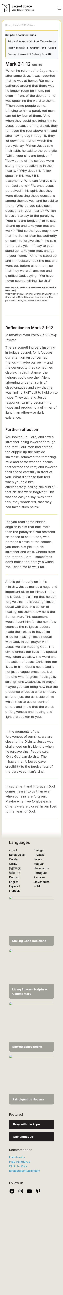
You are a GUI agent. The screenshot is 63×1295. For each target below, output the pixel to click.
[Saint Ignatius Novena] (31, 1079)
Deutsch (14, 877)
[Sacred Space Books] (31, 1026)
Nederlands (41, 868)
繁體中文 (15, 872)
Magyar (38, 863)
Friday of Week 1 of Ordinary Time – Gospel (32, 41)
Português (40, 872)
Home (8, 25)
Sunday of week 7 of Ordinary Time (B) (30, 54)
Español (14, 886)
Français (14, 890)
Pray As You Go (19, 1161)
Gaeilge (38, 850)
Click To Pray (18, 1166)
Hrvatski (39, 854)
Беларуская (17, 854)
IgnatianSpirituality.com (24, 1170)
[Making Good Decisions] (31, 921)
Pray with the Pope (26, 1124)
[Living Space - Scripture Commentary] (31, 973)
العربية (13, 850)
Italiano (38, 859)
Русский (39, 877)
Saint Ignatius (23, 1136)
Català (13, 859)
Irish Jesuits (17, 1157)
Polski (37, 886)
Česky (13, 863)
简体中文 (15, 868)
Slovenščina (41, 881)
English (14, 881)
